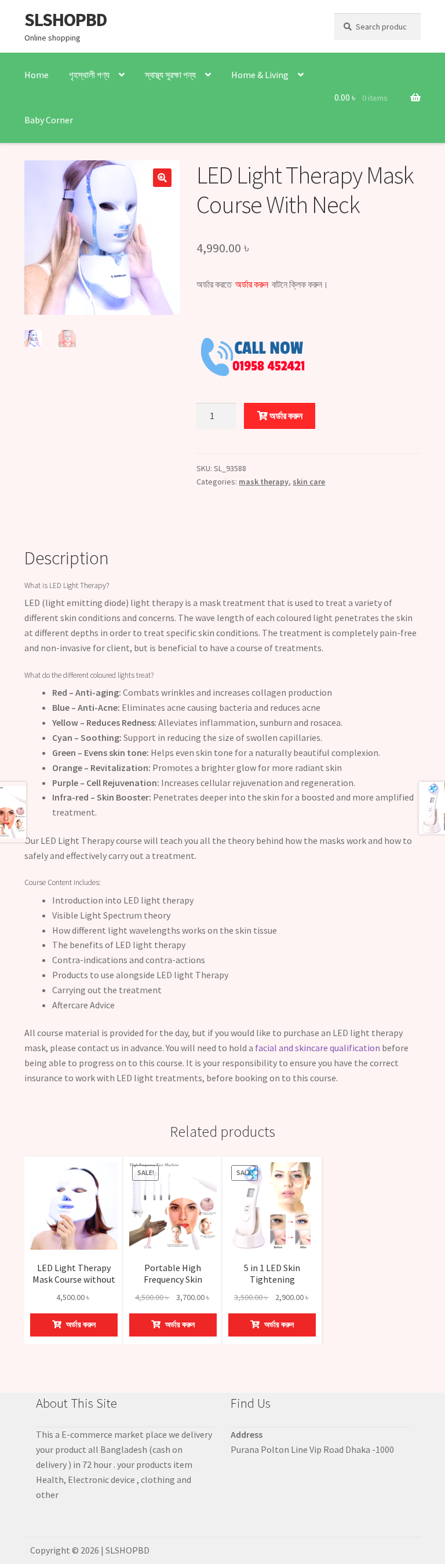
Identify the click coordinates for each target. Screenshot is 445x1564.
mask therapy (264, 481)
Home (36, 74)
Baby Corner (48, 120)
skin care (309, 481)
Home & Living (260, 74)
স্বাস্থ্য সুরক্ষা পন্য (170, 74)
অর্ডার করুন (285, 415)
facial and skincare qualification (317, 1047)
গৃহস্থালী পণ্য (89, 74)
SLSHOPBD (65, 19)
